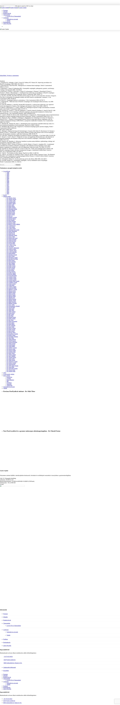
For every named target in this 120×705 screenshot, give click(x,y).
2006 (8, 178)
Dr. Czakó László (11, 228)
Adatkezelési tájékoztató (9, 667)
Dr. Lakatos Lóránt (11, 279)
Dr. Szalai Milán (11, 346)
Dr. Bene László (11, 213)
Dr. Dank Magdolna (12, 231)
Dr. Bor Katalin (11, 220)
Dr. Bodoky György (12, 217)
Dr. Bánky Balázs (11, 207)
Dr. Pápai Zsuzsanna (12, 321)
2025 (8, 193)
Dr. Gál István (10, 246)
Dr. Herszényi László (12, 257)
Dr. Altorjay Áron (11, 198)
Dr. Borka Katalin (11, 221)
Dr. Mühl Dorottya (11, 302)
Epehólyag (9, 377)
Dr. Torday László (11, 363)
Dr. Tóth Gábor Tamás (12, 365)
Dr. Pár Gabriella (11, 325)
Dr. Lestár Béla (10, 285)
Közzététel (6, 670)
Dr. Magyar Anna (11, 291)
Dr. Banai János (11, 206)
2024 (8, 192)
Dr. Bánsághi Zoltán (12, 209)
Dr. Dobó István (11, 234)
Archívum (5, 629)
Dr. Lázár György (11, 284)
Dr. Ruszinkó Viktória (12, 336)
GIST (4, 372)
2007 (44, 37)
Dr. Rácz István (11, 331)
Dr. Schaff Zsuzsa (11, 340)
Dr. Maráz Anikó (11, 293)
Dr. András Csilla (11, 200)
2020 (8, 189)
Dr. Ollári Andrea (11, 311)
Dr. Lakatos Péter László (13, 281)
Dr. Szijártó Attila (11, 352)
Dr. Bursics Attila (11, 223)
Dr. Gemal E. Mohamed (13, 248)
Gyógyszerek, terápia (8, 374)
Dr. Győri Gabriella (12, 252)
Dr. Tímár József (11, 360)
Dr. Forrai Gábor (11, 242)
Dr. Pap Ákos (10, 320)
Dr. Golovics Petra (11, 249)
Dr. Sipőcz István (11, 343)
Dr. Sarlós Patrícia (11, 339)
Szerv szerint (6, 375)
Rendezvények (7, 620)
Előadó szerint (7, 196)
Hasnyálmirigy (10, 380)
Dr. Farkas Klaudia (11, 239)
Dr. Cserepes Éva (11, 225)
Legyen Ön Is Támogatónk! (14, 625)
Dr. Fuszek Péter (11, 243)
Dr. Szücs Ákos (11, 353)
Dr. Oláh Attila (10, 309)
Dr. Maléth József (11, 292)
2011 (8, 185)
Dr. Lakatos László (11, 278)
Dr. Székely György (12, 347)
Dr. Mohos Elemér (11, 299)
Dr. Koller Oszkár (11, 273)
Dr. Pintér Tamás (11, 329)
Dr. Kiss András (11, 268)
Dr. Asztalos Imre (11, 202)
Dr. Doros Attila (11, 236)
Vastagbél (9, 384)
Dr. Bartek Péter (11, 211)
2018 (8, 186)
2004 (8, 175)
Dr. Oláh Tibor (10, 310)
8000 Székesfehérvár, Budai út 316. (13, 663)
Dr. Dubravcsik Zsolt (12, 238)
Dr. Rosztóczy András (12, 334)
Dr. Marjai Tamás (11, 295)
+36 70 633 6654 (8, 656)
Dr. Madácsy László (12, 289)
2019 (8, 188)
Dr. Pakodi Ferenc (11, 317)
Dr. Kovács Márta (11, 274)
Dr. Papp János (10, 322)
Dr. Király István (11, 267)
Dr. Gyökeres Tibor (12, 250)
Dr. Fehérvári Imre (11, 241)
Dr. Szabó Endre (11, 345)
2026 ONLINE (7, 645)
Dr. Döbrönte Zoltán (12, 235)
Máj (8, 381)
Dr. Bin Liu (9, 216)
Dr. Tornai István (11, 364)
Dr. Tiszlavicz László (12, 361)
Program (5, 614)
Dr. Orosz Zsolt (11, 313)
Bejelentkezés (6, 642)
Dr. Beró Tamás (11, 214)
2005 (8, 177)
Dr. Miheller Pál (11, 297)
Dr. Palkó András (11, 318)
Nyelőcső (61, 37)
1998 (8, 172)
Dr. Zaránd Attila (11, 371)
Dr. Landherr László (12, 282)
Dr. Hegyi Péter (11, 256)
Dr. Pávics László (11, 328)
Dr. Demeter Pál (11, 232)
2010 (8, 184)
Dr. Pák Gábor (10, 314)
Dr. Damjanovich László (13, 230)
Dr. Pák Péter (10, 316)
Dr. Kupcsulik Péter (12, 275)
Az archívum (6, 171)
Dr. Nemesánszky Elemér (13, 306)
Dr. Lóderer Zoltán (11, 286)
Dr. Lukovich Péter (11, 288)
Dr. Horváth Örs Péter (12, 259)
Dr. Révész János (11, 332)
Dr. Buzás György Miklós (13, 224)
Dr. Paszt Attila (10, 327)
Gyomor (9, 378)
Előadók (5, 617)
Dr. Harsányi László (12, 254)
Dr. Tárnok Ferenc (11, 357)
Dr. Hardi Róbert (11, 253)
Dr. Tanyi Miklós (11, 356)
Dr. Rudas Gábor (11, 335)
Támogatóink (6, 623)
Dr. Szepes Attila (11, 349)
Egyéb (5, 195)
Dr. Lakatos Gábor (11, 277)
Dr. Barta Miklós (11, 210)
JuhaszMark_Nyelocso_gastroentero (9, 75)
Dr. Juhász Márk (52, 37)
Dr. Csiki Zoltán (11, 227)
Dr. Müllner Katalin (12, 303)
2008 (8, 181)
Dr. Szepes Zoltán (11, 350)
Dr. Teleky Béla (11, 359)
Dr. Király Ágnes (11, 266)
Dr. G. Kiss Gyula (11, 245)
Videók (5, 388)
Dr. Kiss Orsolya (11, 271)
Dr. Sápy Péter (10, 338)
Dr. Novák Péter (11, 307)
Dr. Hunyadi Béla (11, 261)
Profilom (5, 639)
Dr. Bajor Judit (10, 205)
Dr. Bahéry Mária (11, 203)
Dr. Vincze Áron (11, 370)
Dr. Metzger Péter (11, 296)
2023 (8, 191)
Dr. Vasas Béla (10, 367)
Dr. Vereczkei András (12, 368)
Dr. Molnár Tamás (11, 300)
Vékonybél (9, 385)
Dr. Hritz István (11, 260)
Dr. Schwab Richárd (12, 342)
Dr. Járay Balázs (11, 263)
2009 (8, 182)
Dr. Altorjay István (11, 199)
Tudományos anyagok (71, 37)
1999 (8, 174)
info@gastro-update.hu (10, 659)
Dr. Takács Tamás (11, 354)
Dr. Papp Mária (10, 324)
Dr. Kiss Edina (10, 270)
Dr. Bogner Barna (11, 218)
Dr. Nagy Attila (10, 304)
